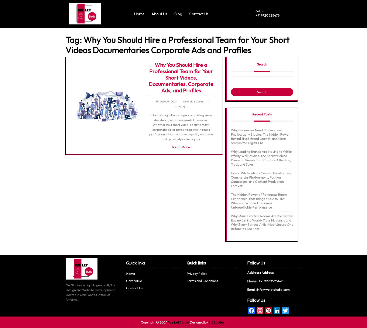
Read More (181, 147)
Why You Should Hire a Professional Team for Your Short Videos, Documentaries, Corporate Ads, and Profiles (181, 77)
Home (139, 13)
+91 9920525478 (270, 281)
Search (262, 64)
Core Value (134, 281)
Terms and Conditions (202, 281)
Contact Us (199, 13)
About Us (159, 13)
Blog (178, 13)
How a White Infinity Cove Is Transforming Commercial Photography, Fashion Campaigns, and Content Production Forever (261, 179)
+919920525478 (267, 15)
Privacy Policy (197, 273)
